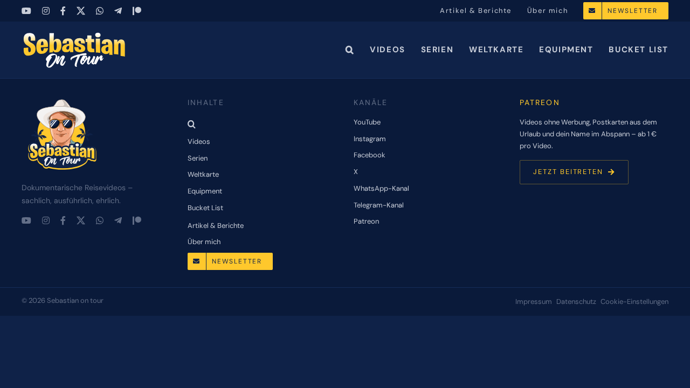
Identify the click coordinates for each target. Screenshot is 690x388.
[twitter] (81, 10)
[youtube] (26, 10)
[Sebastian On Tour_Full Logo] (62, 99)
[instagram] (46, 10)
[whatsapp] (100, 10)
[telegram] (118, 10)
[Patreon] (137, 10)
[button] (350, 49)
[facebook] (63, 10)
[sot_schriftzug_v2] (75, 35)
